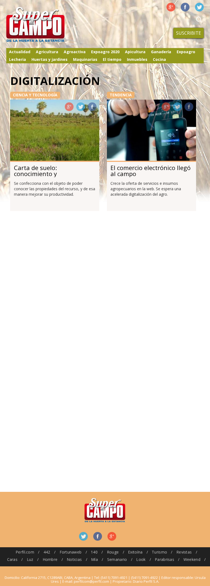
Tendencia (121, 94)
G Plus (171, 7)
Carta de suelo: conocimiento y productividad (35, 173)
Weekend (191, 559)
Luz (30, 559)
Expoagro (186, 51)
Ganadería (161, 51)
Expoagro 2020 (105, 51)
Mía (94, 559)
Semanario (117, 559)
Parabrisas (164, 559)
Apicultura (135, 51)
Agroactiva (75, 51)
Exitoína (135, 552)
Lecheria (17, 59)
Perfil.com (25, 552)
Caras (12, 559)
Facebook (185, 7)
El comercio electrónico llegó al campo (150, 170)
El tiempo (112, 59)
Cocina (159, 59)
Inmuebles (137, 59)
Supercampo (46, 24)
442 (46, 552)
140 (94, 552)
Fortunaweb (71, 552)
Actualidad (19, 51)
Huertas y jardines (49, 59)
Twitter (199, 7)
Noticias (74, 559)
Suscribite (188, 33)
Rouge (113, 552)
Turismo (159, 552)
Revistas (184, 552)
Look (140, 559)
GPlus (69, 106)
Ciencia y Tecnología (35, 94)
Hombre (50, 559)
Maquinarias (85, 59)
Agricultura (47, 51)
